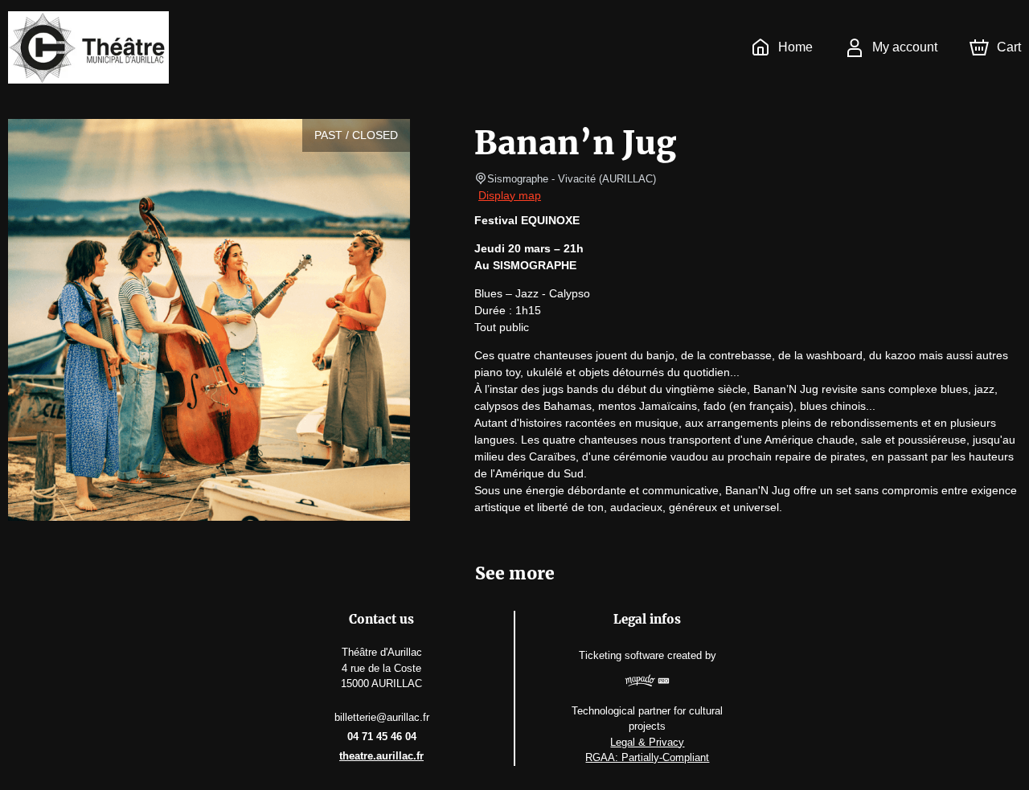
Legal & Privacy (647, 742)
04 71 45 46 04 (381, 737)
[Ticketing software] (648, 682)
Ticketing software (621, 655)
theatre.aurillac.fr (381, 756)
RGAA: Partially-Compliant (647, 757)
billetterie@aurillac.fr (381, 717)
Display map (509, 195)
